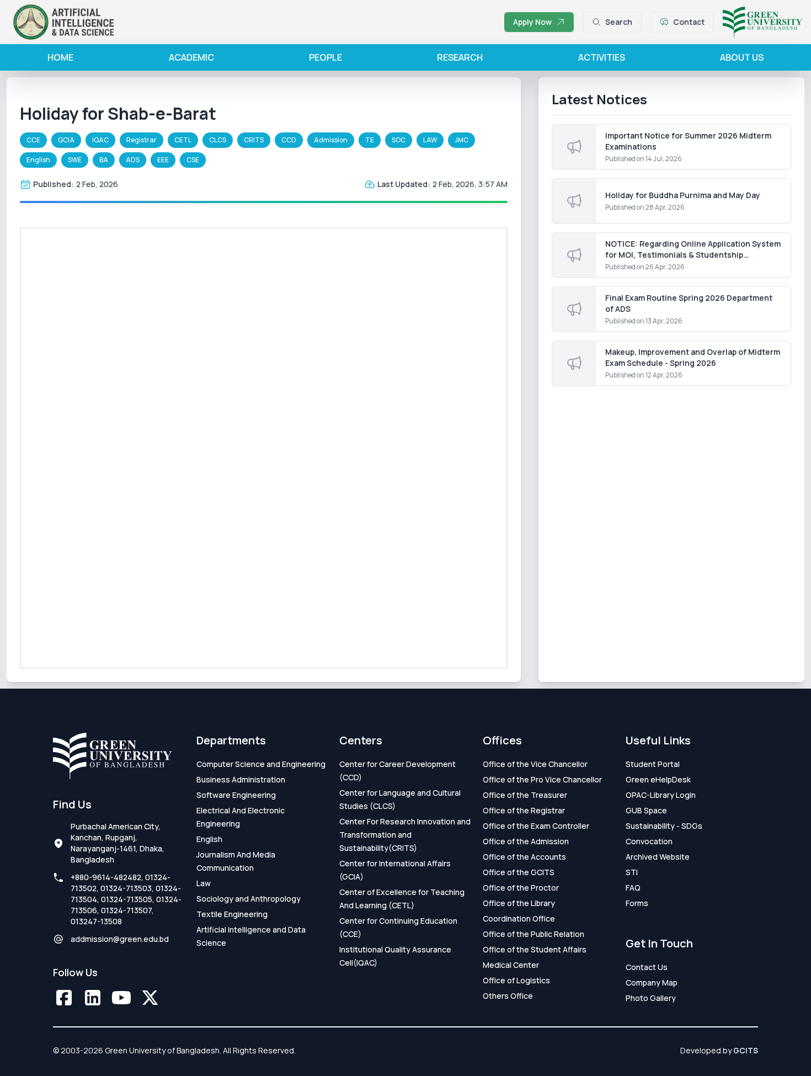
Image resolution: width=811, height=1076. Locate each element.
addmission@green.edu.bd (120, 939)
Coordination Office (519, 918)
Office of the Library (519, 903)
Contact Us (647, 967)
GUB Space (646, 810)
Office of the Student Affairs (534, 949)
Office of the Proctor (521, 887)
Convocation (649, 841)
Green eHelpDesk (658, 779)
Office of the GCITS (518, 872)
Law (203, 883)
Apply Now (532, 22)
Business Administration (240, 779)
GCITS (745, 1050)
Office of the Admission (526, 841)
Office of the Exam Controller (536, 826)
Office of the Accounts (524, 856)
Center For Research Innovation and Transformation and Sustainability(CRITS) (405, 834)
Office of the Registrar (524, 810)
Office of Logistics (516, 980)
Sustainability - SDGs (664, 826)
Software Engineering (236, 795)
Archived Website (658, 856)
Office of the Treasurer (525, 795)
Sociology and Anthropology (248, 898)
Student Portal (653, 764)
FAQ (633, 887)
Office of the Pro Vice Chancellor (542, 779)
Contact (689, 22)
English (209, 839)
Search (618, 22)
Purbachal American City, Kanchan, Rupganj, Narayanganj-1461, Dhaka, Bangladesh (117, 843)
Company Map (651, 982)
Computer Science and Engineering (261, 764)
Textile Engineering (232, 914)
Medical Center (511, 965)
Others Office (508, 995)
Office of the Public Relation (533, 934)
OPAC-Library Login (661, 795)
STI (632, 872)
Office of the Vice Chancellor (535, 764)
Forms (637, 903)
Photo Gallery (651, 998)
